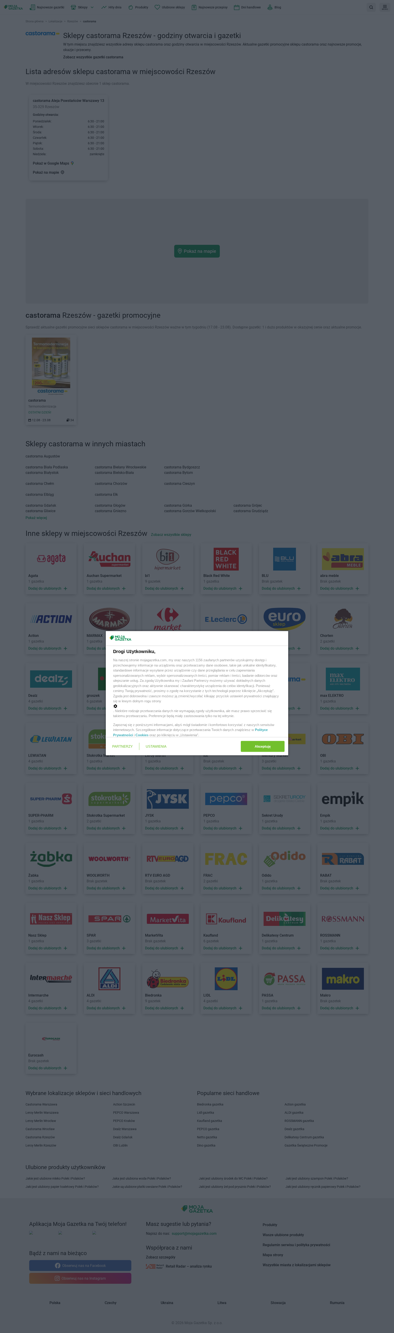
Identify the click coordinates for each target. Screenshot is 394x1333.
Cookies (141, 735)
